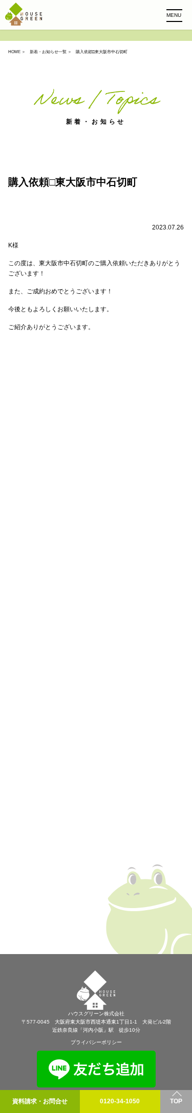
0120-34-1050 (120, 1101)
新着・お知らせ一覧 (48, 52)
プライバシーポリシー (96, 1042)
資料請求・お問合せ (40, 1101)
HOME (14, 52)
